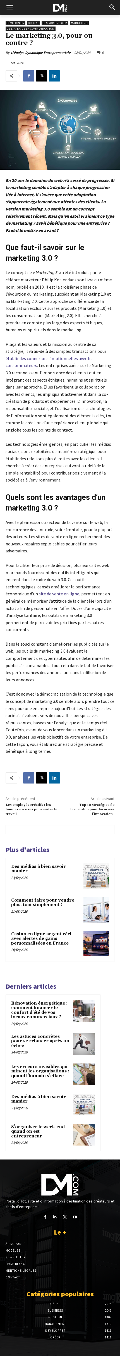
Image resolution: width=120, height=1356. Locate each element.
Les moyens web (55, 23)
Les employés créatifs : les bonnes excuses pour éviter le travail (31, 809)
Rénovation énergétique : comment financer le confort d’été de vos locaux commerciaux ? (39, 1010)
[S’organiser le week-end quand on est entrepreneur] (84, 1135)
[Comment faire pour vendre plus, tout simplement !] (96, 910)
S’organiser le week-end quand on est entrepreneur (38, 1131)
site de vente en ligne (59, 593)
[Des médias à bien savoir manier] (96, 876)
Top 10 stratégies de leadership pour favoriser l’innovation (92, 809)
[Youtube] (74, 1217)
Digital (33, 23)
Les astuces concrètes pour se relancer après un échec (40, 1041)
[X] (41, 76)
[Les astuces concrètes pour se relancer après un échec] (84, 1044)
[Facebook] (28, 76)
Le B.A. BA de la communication (30, 28)
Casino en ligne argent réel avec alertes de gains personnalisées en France (41, 938)
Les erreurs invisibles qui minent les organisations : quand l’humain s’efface (40, 1071)
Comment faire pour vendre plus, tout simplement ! (42, 903)
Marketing (79, 23)
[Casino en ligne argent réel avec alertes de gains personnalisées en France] (96, 943)
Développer (15, 23)
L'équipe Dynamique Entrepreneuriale (41, 52)
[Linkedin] (54, 76)
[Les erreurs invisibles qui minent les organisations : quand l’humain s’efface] (84, 1074)
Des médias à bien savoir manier (38, 869)
